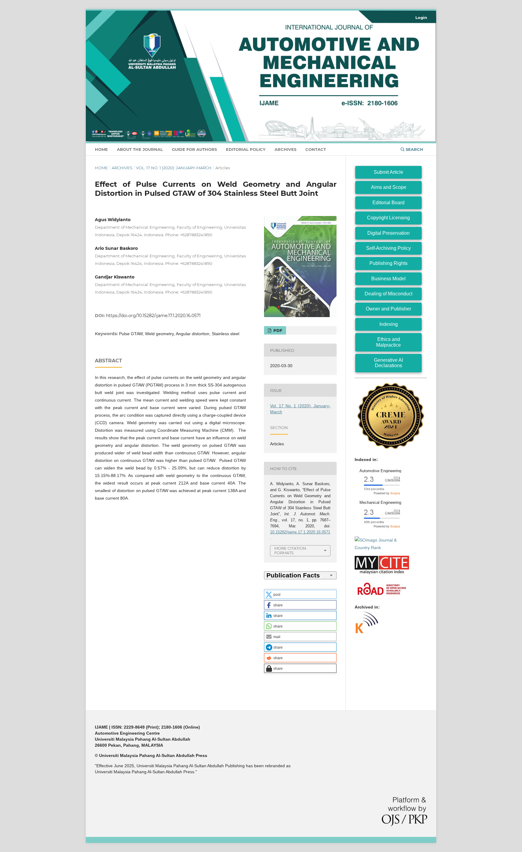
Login (421, 17)
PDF (277, 330)
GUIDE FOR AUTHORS (194, 149)
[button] (300, 594)
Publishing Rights (388, 263)
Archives (285, 149)
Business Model (388, 278)
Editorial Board (388, 202)
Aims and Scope (388, 187)
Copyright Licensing (388, 217)
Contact (315, 149)
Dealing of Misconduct (388, 293)
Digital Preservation (388, 233)
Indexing (388, 324)
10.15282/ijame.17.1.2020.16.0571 (300, 532)
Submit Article (388, 172)
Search (413, 149)
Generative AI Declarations (388, 363)
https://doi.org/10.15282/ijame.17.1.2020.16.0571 (153, 315)
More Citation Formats (290, 550)
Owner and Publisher (388, 308)
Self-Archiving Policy (388, 248)
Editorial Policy (246, 149)
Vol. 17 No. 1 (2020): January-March (173, 167)
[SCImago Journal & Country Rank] (382, 547)
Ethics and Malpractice (388, 342)
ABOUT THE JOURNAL (140, 149)
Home (101, 149)
